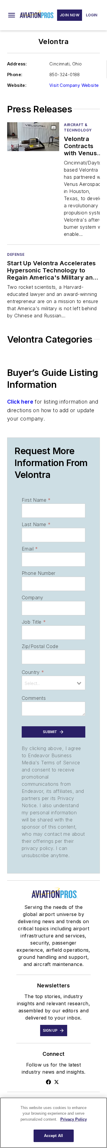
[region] (53, 1122)
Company (32, 597)
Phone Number (39, 573)
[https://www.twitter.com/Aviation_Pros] (56, 1082)
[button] (11, 15)
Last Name (36, 524)
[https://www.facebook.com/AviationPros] (48, 1082)
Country (33, 672)
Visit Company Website (74, 85)
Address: (17, 63)
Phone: (14, 74)
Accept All (53, 1135)
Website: (16, 85)
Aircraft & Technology (78, 127)
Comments (34, 698)
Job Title (34, 622)
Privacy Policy (73, 1119)
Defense (15, 254)
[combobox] (53, 683)
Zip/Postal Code (40, 646)
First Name (36, 500)
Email (30, 549)
